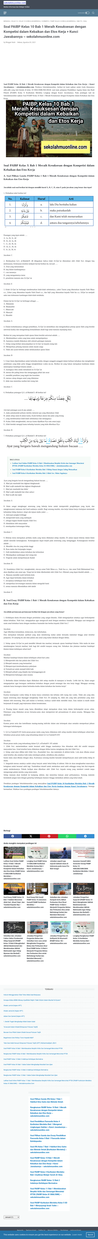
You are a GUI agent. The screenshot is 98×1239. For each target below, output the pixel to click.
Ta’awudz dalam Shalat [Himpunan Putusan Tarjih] (21, 1027)
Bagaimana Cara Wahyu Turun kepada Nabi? (19, 1038)
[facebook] (13, 836)
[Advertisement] (49, 63)
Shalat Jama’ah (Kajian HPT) (13, 1011)
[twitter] (31, 836)
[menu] (6, 13)
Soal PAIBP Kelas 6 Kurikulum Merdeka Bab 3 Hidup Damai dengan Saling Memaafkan (44, 469)
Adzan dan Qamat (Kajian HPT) (14, 1016)
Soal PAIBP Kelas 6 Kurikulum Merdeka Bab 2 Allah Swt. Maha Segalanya (39, 473)
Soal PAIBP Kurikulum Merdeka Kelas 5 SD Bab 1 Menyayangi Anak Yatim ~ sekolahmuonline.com (48, 1206)
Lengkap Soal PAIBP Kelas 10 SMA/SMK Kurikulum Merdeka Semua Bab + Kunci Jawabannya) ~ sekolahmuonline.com (37, 866)
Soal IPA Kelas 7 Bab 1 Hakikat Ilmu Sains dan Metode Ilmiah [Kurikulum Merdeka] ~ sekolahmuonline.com (48, 1150)
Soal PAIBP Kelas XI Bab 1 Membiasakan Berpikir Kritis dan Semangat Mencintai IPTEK (33, 1048)
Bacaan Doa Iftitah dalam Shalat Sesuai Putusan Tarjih (22, 1032)
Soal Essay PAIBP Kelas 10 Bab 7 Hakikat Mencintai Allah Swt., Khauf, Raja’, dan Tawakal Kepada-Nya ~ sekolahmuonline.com (14, 902)
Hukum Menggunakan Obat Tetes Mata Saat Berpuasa (22, 995)
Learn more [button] (77, 1235)
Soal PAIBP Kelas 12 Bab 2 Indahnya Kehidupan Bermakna (23, 1059)
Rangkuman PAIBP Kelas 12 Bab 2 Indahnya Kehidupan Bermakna (26, 1070)
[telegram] (85, 836)
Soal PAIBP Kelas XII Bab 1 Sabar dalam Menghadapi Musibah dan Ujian (28, 1064)
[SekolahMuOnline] (16, 2)
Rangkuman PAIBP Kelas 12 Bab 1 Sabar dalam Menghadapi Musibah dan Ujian (30, 1075)
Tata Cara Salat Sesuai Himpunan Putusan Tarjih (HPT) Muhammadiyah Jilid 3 (30, 1043)
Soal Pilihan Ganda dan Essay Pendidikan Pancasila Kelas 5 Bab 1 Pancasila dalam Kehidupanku (48, 1138)
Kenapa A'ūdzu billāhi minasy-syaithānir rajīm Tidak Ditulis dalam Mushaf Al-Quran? (32, 1000)
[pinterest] (49, 836)
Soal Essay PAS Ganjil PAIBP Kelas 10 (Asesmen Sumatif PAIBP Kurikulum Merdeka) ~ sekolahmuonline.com (36, 902)
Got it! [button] (90, 1235)
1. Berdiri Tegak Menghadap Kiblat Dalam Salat (19, 1021)
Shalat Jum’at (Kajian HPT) (13, 1005)
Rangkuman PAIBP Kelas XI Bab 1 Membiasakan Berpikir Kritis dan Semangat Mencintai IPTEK (36, 1054)
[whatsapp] (67, 836)
